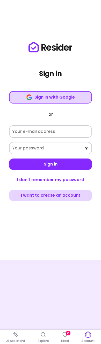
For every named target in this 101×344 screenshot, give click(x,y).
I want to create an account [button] (50, 195)
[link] (50, 47)
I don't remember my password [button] (50, 180)
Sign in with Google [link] (54, 97)
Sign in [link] (50, 164)
